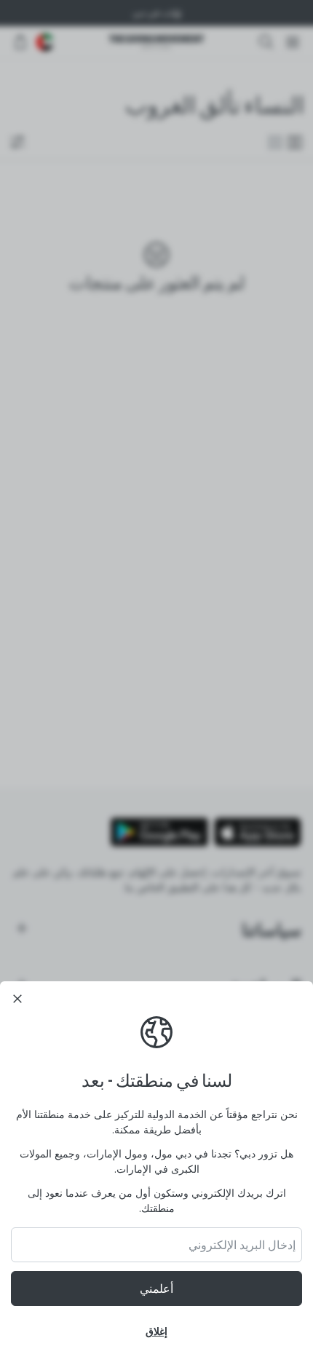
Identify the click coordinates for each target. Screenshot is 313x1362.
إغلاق (156, 1331)
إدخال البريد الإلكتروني (242, 1245)
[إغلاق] (17, 998)
